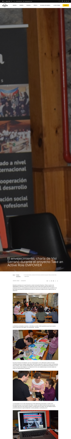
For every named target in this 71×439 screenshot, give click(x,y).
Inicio (14, 274)
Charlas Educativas (18, 275)
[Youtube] (7, 1)
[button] (47, 281)
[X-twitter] (5, 1)
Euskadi (28, 5)
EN (66, 1)
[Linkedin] (9, 1)
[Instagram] (11, 1)
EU (64, 1)
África (35, 5)
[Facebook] (3, 1)
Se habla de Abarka (45, 5)
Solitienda (57, 5)
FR (68, 1)
